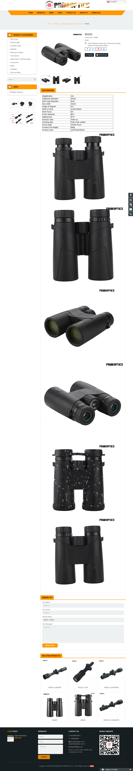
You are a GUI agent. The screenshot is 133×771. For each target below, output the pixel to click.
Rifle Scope (14, 39)
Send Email (102, 55)
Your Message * (47, 624)
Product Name (47, 616)
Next (79, 53)
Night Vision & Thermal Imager (20, 59)
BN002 (54, 720)
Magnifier (13, 49)
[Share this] (87, 49)
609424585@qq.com (76, 747)
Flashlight (13, 69)
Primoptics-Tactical (16, 92)
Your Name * (46, 602)
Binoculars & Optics (16, 52)
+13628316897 (74, 738)
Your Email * (46, 609)
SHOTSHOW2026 (20, 736)
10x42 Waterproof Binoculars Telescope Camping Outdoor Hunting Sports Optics (104, 43)
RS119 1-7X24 (83, 687)
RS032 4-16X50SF (54, 687)
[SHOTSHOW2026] (10, 741)
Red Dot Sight (15, 42)
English (113, 2)
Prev (43, 53)
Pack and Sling (15, 72)
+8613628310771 (75, 735)
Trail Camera (14, 56)
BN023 (83, 720)
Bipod (12, 66)
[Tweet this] (92, 49)
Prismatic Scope (15, 46)
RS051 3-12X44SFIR (111, 687)
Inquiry (90, 55)
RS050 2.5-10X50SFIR (111, 720)
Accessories (14, 62)
